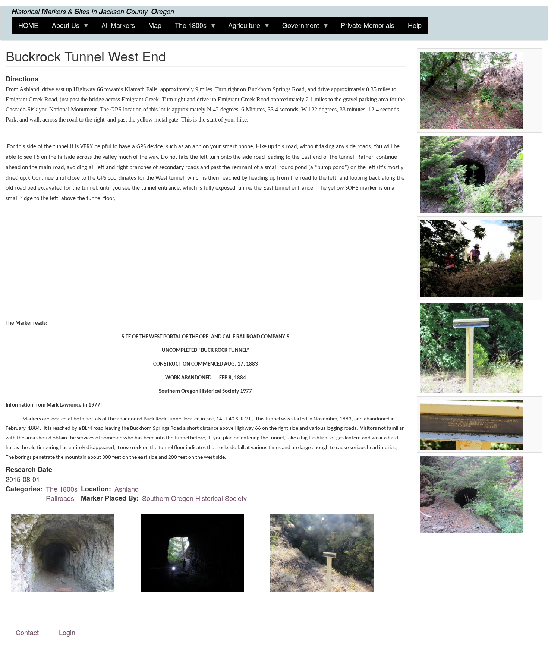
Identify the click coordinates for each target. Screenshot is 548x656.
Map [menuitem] (154, 25)
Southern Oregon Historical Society (194, 498)
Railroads (60, 498)
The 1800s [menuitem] (187, 27)
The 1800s (62, 488)
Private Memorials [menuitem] (367, 25)
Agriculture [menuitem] (240, 27)
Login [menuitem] (67, 632)
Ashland (126, 488)
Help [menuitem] (415, 25)
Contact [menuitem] (27, 632)
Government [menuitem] (297, 27)
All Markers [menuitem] (118, 25)
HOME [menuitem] (28, 25)
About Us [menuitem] (62, 27)
